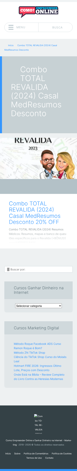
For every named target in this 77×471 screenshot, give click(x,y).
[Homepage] (38, 12)
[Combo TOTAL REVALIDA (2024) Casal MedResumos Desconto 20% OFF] (38, 158)
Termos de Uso (34, 457)
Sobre (17, 453)
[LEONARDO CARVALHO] (46, 187)
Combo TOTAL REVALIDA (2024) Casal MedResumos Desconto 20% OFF (35, 212)
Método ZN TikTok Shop (29, 352)
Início (8, 453)
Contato (49, 457)
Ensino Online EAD (35, 187)
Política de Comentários (36, 453)
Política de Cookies (62, 453)
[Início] (38, 424)
